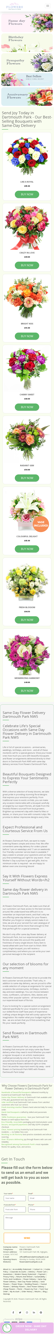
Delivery (31, 1272)
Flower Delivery (29, 1279)
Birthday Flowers (18, 1286)
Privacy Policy (8, 1276)
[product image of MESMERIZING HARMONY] (27, 652)
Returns (37, 1291)
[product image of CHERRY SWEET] (27, 369)
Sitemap (6, 1294)
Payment (42, 1274)
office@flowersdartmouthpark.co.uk (34, 1257)
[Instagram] (27, 1312)
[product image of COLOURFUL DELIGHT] (27, 510)
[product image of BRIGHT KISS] (27, 298)
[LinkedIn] (33, 1312)
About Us (7, 1269)
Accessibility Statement (22, 1269)
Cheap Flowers (9, 1289)
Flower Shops (17, 1284)
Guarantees (8, 1274)
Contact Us (37, 1269)
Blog (44, 1291)
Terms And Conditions (12, 1279)
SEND (27, 1237)
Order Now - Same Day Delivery (31, 1327)
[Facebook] (13, 1312)
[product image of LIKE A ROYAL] (27, 156)
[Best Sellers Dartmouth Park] (27, 79)
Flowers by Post (30, 1289)
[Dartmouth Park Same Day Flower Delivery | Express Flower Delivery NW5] (14, 6)
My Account (14, 1291)
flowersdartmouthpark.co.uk (30, 1262)
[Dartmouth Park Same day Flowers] (27, 23)
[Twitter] (20, 1312)
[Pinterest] (40, 1312)
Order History (26, 1291)
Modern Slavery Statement (25, 1274)
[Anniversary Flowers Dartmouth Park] (27, 96)
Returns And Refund (24, 1276)
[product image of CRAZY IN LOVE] (27, 227)
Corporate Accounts (18, 1272)
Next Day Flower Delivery (28, 1281)
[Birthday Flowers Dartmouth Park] (27, 42)
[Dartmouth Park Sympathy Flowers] (27, 62)
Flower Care (42, 1272)
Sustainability (39, 1276)
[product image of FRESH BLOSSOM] (27, 581)
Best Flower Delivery (35, 1286)
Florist (19, 1289)
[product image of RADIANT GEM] (27, 440)
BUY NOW (27, 194)
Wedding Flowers (32, 1284)
